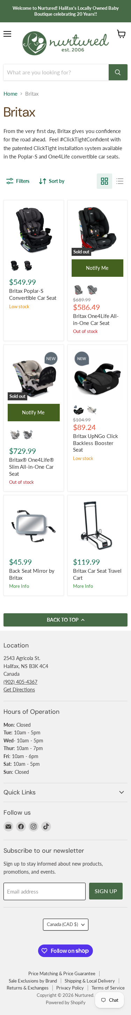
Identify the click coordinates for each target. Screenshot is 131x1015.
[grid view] (104, 181)
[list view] (120, 181)
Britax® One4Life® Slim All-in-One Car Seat (31, 466)
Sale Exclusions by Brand (33, 981)
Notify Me (97, 268)
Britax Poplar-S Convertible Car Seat (32, 294)
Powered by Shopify (66, 1002)
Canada (62, 924)
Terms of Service (108, 988)
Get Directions (19, 689)
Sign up (106, 891)
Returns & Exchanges (28, 988)
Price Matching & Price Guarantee (61, 973)
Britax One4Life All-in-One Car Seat (96, 319)
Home (10, 94)
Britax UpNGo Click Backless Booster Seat (95, 443)
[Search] (118, 72)
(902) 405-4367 (20, 682)
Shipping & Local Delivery (90, 981)
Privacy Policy (70, 988)
